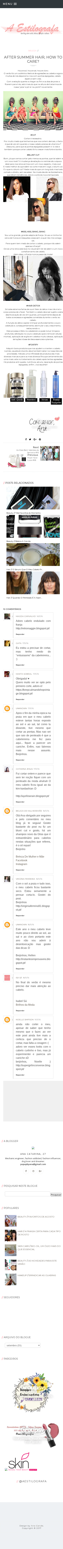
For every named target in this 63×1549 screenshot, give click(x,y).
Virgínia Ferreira (25, 879)
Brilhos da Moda (25, 1004)
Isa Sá (19, 977)
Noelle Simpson (25, 1019)
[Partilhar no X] (30, 439)
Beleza (32, 51)
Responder (20, 634)
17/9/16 (25, 643)
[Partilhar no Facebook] (26, 439)
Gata (18, 643)
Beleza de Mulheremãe (29, 811)
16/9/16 (40, 616)
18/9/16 (46, 811)
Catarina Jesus (24, 769)
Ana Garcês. (37, 1525)
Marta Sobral (24, 674)
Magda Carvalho (26, 616)
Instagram (21, 864)
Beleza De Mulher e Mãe (30, 856)
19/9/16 (38, 1019)
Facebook (21, 860)
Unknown (21, 708)
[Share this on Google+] (35, 439)
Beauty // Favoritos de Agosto (36, 1216)
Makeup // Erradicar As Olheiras (37, 1275)
